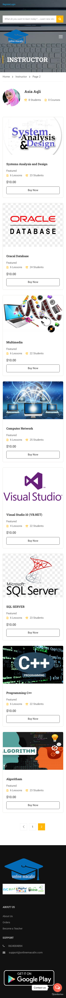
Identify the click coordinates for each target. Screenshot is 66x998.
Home (6, 76)
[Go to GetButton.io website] (57, 994)
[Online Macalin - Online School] (16, 36)
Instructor (21, 76)
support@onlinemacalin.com (26, 952)
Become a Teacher (13, 928)
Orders (6, 922)
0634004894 (15, 946)
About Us (8, 916)
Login (12, 4)
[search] (59, 19)
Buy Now (33, 190)
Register (6, 4)
